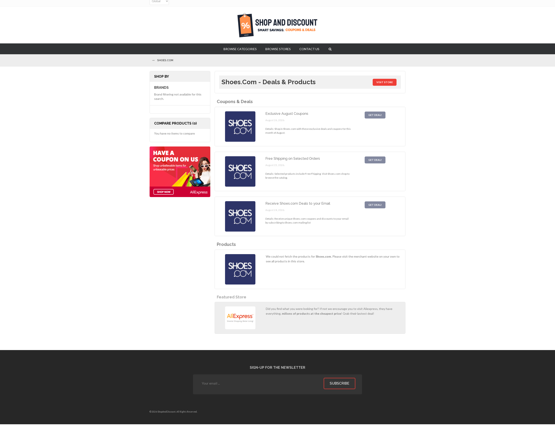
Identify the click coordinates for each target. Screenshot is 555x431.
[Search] (330, 48)
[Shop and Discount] (277, 25)
